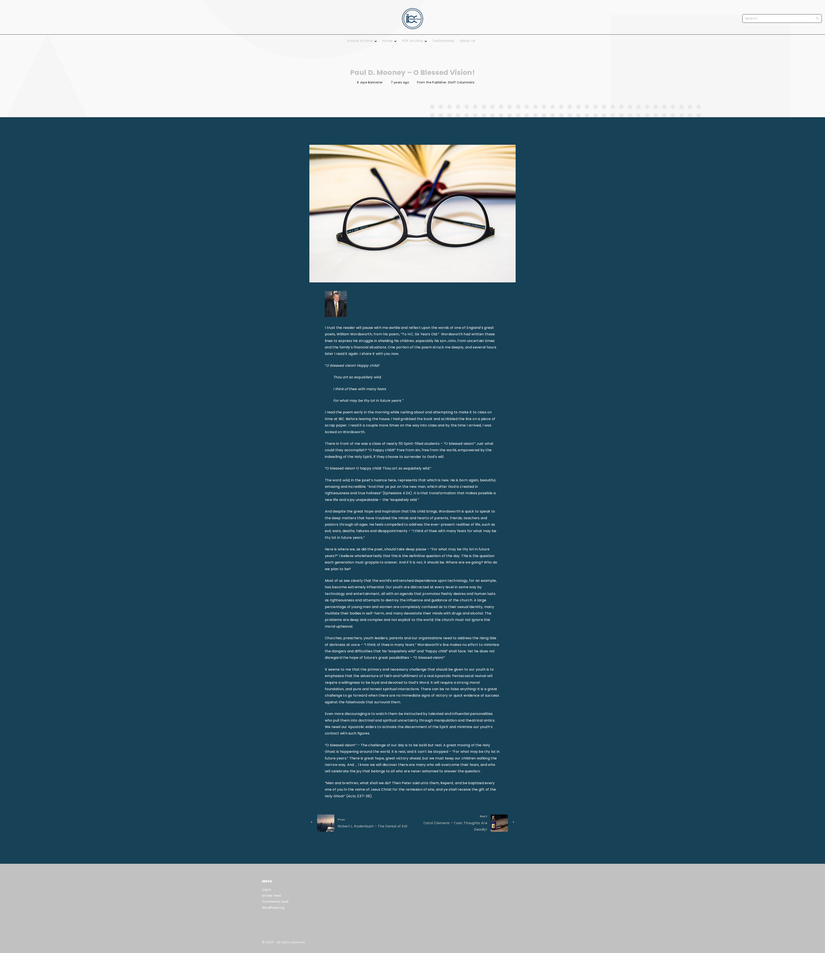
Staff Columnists (461, 82)
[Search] (817, 18)
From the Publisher (431, 82)
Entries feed (271, 895)
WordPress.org (273, 907)
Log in (266, 889)
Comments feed (275, 901)
